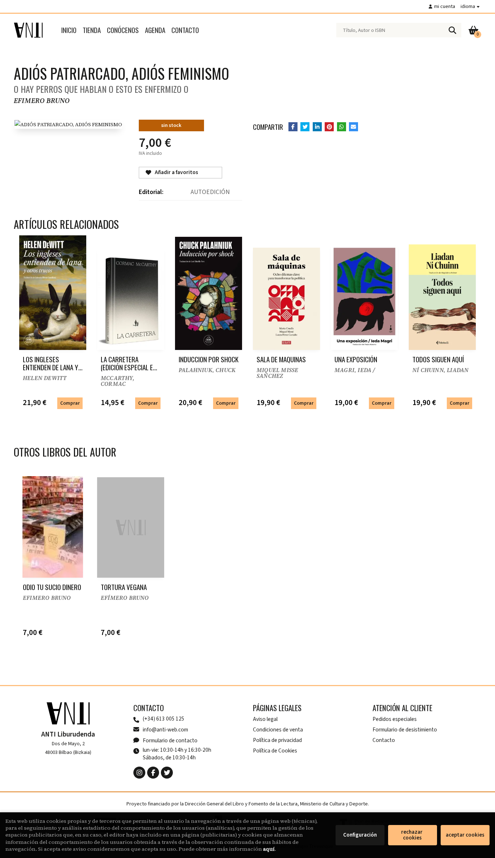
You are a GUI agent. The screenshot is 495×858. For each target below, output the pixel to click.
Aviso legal (265, 719)
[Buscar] (452, 30)
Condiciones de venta (278, 730)
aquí (269, 849)
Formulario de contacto (170, 740)
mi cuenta (444, 6)
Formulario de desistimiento (405, 730)
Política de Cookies (275, 751)
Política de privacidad (277, 740)
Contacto (384, 740)
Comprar (70, 403)
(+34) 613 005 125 (163, 719)
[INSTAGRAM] (139, 773)
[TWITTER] (167, 773)
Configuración (360, 835)
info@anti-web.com (165, 730)
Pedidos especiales (395, 719)
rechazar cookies (412, 835)
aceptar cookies (465, 835)
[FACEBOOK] (153, 773)
